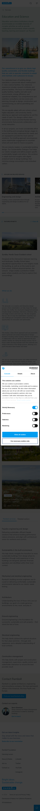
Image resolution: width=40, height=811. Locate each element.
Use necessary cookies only (20, 441)
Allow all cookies (20, 434)
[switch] (35, 413)
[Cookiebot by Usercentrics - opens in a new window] (29, 368)
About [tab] (33, 374)
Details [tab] (20, 374)
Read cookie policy (24, 400)
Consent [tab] (7, 374)
